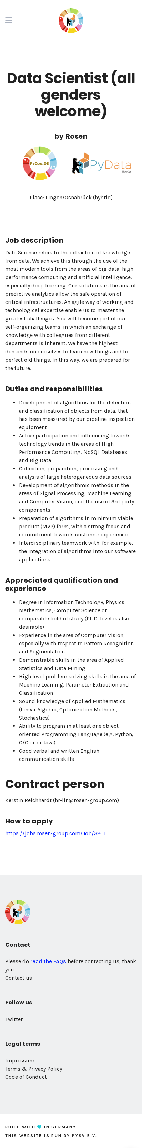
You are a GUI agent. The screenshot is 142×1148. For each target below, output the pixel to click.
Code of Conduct (26, 1077)
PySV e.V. (85, 1135)
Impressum (19, 1060)
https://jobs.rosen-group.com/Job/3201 (55, 833)
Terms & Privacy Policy (33, 1068)
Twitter (14, 1019)
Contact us (18, 978)
